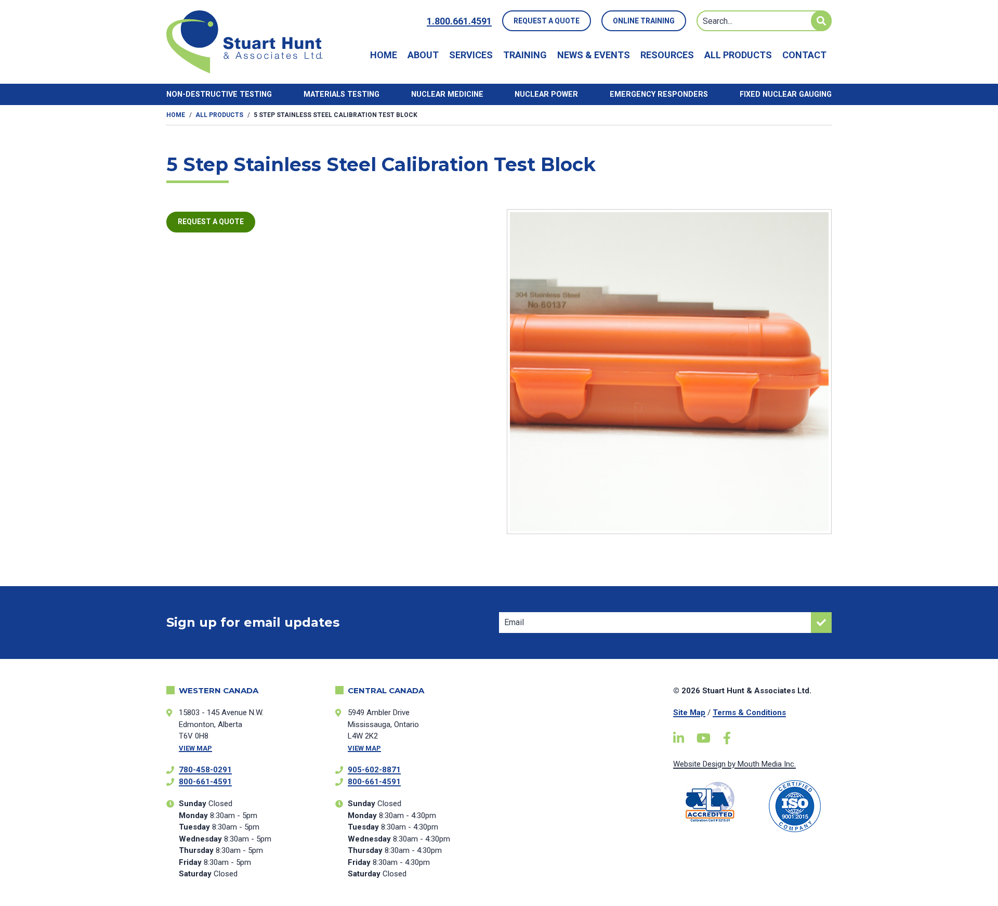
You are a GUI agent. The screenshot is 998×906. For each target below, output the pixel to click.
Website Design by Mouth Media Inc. (734, 764)
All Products (738, 54)
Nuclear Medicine (447, 94)
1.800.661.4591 (459, 21)
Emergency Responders (659, 94)
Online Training (644, 21)
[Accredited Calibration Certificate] (710, 801)
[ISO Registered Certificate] (795, 806)
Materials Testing (341, 94)
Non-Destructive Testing (219, 94)
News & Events (593, 54)
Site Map (689, 712)
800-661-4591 (205, 781)
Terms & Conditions (749, 712)
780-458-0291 (205, 769)
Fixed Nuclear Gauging (786, 94)
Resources (667, 54)
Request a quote (211, 221)
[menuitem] (383, 55)
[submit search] (821, 20)
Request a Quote (547, 21)
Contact (804, 54)
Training (525, 54)
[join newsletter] (821, 622)
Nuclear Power (546, 94)
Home (383, 54)
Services (471, 54)
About (423, 54)
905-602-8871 (374, 769)
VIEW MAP (195, 748)
